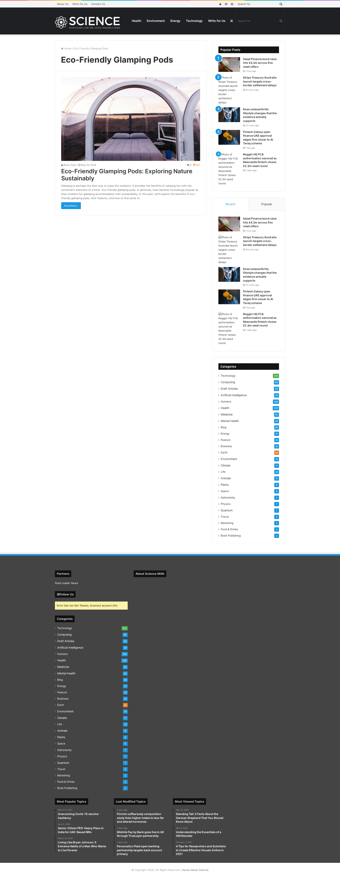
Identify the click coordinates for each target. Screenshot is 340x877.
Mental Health (230, 421)
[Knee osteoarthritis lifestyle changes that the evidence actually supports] (229, 114)
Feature (225, 439)
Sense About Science (195, 869)
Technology (194, 21)
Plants (225, 484)
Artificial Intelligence (234, 395)
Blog (223, 427)
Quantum (227, 510)
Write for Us (79, 4)
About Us (62, 4)
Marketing (227, 523)
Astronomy (228, 497)
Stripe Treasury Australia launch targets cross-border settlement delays (260, 81)
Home (67, 48)
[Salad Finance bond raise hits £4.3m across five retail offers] (229, 64)
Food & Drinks (229, 529)
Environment (156, 21)
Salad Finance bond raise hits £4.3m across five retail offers (260, 62)
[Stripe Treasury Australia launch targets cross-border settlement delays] (229, 90)
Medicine (227, 414)
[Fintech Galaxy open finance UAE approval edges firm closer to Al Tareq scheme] (229, 137)
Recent (230, 204)
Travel (225, 516)
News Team (70, 164)
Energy (175, 21)
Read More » (71, 205)
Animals (226, 478)
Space (225, 491)
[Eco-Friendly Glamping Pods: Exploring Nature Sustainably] (130, 119)
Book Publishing (231, 535)
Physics (226, 503)
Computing (228, 382)
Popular (266, 204)
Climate (225, 465)
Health (136, 21)
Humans (226, 401)
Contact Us (98, 4)
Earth (224, 452)
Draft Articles (229, 388)
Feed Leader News (66, 583)
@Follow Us (65, 594)
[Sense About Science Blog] (87, 22)
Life (223, 471)
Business (226, 446)
